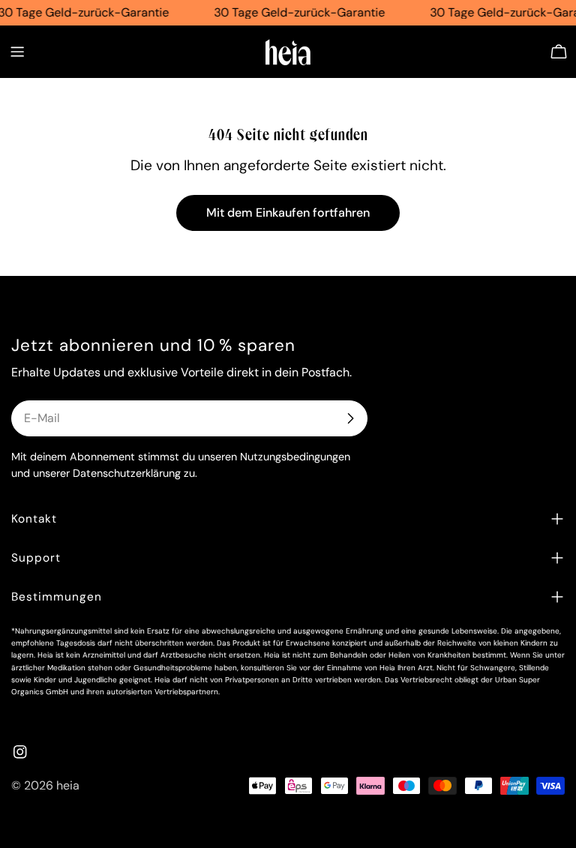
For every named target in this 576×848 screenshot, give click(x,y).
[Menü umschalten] (17, 52)
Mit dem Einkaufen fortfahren (288, 212)
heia (68, 785)
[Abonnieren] (350, 418)
